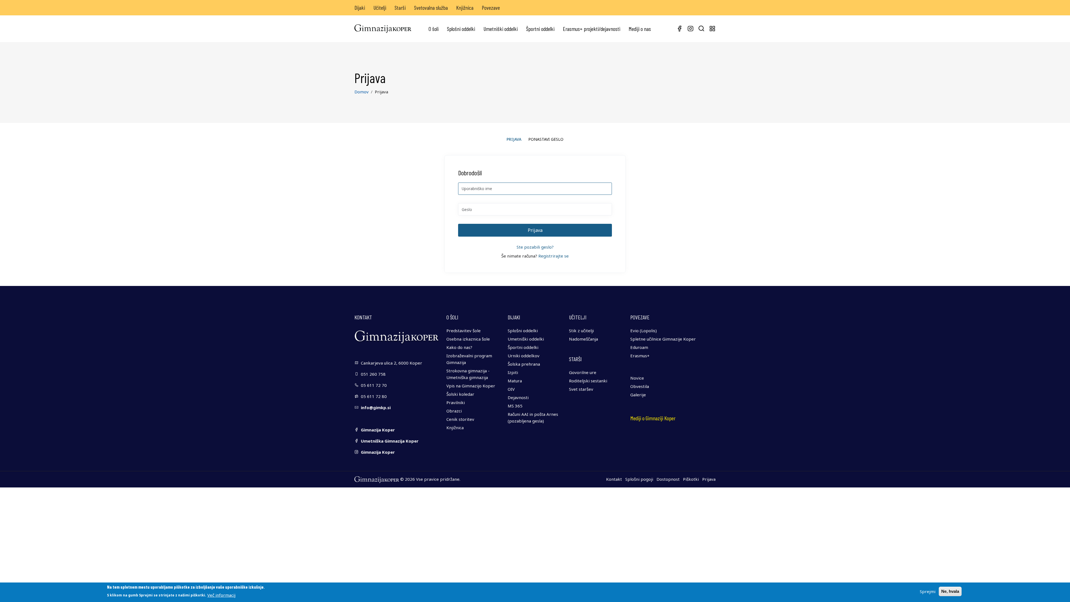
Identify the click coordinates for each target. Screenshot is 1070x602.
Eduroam (639, 347)
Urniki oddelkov (523, 355)
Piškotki (691, 479)
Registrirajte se (553, 256)
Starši (400, 7)
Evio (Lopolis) (643, 330)
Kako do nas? (459, 347)
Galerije (638, 394)
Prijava (709, 479)
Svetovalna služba (431, 7)
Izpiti (513, 372)
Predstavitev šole (463, 330)
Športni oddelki (540, 28)
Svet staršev (581, 389)
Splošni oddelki (461, 28)
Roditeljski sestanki (588, 380)
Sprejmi (927, 591)
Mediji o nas (640, 28)
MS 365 (515, 406)
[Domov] (382, 29)
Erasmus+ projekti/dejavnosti (591, 28)
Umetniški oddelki (500, 28)
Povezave (491, 7)
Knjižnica (464, 7)
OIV (511, 389)
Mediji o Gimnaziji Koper (652, 418)
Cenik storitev (460, 419)
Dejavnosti (518, 397)
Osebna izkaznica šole (468, 339)
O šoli (434, 28)
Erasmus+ (640, 355)
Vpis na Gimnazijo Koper (470, 386)
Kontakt (614, 479)
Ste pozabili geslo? (535, 247)
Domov (361, 91)
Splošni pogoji (639, 479)
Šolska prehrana (524, 364)
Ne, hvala (950, 591)
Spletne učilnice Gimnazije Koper (663, 339)
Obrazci (454, 411)
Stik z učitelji (581, 330)
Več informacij (221, 595)
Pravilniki (455, 402)
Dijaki (359, 7)
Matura (515, 380)
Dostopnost (668, 479)
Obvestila (639, 386)
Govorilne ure (582, 372)
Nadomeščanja (583, 339)
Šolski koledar (460, 394)
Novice (637, 378)
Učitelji (379, 7)
